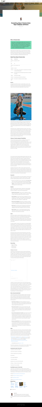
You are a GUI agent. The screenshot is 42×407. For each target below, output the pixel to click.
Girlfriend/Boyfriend (13, 389)
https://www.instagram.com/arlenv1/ (18, 375)
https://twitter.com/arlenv (16, 377)
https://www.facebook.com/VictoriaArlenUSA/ (19, 373)
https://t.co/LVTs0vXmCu (14, 340)
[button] (40, 1)
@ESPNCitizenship (24, 340)
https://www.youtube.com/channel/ (17, 379)
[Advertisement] (21, 14)
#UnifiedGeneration (19, 340)
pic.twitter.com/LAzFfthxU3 (14, 341)
